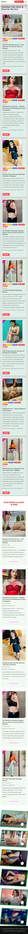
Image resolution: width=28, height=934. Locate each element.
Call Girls (4, 42)
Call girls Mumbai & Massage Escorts (12, 291)
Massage (4, 288)
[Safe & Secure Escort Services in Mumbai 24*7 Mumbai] (12, 331)
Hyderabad (7, 902)
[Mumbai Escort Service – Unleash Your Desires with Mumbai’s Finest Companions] (12, 87)
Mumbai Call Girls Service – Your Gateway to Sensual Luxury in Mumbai (13, 46)
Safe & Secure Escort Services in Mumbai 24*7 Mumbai (13, 352)
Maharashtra (20, 66)
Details (6, 70)
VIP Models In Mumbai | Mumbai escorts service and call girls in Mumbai (13, 232)
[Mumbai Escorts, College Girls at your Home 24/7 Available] (12, 449)
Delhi (5, 843)
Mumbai (14, 66)
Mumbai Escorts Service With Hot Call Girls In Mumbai (13, 175)
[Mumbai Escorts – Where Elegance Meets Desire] (12, 390)
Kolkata (6, 862)
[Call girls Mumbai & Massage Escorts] (12, 271)
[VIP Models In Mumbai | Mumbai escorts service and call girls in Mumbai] (12, 211)
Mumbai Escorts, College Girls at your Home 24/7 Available (13, 469)
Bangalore (7, 882)
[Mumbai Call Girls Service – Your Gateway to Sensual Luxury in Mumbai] (12, 26)
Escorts (4, 104)
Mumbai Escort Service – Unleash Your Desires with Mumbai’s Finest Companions (13, 108)
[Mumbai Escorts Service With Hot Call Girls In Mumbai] (12, 153)
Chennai (6, 921)
